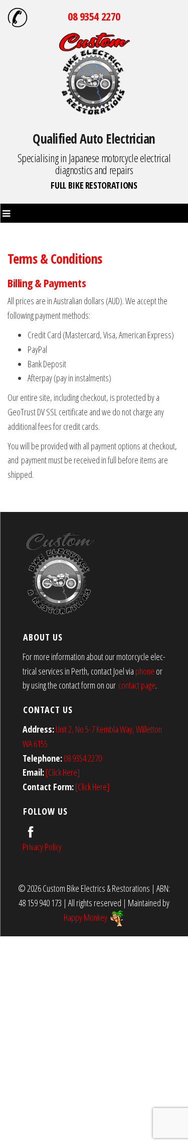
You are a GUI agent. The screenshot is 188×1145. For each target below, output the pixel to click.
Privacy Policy (42, 847)
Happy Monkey (86, 917)
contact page (136, 685)
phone (144, 671)
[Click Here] (63, 772)
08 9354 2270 (94, 16)
